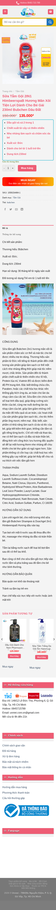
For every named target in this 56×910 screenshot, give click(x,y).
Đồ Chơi (43, 881)
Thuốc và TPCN (39, 886)
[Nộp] (50, 22)
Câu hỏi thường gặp (13, 798)
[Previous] (2, 645)
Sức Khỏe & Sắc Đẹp (19, 886)
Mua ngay (7, 666)
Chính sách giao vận (13, 745)
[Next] (53, 645)
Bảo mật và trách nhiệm (15, 762)
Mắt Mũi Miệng (28, 888)
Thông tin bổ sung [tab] (11, 234)
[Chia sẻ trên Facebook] (5, 209)
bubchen (11, 202)
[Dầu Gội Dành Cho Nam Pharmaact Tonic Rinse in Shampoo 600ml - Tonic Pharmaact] (14, 630)
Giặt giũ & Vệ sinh (17, 884)
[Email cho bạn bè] (16, 209)
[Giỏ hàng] (51, 11)
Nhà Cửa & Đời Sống (37, 884)
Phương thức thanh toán (16, 792)
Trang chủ (7, 91)
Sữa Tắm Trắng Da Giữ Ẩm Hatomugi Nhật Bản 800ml (41, 648)
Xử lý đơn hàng (11, 756)
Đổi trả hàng (9, 751)
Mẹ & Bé (33, 881)
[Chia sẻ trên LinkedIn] (22, 209)
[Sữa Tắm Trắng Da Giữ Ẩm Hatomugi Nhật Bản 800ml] (42, 631)
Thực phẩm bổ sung (17, 881)
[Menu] (5, 11)
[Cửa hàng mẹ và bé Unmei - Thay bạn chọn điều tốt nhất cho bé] (28, 12)
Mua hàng (27, 168)
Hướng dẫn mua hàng (14, 787)
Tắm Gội (19, 91)
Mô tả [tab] (5, 228)
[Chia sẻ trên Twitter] (10, 209)
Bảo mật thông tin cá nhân (16, 767)
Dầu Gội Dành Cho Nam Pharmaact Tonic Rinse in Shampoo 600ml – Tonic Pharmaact (14, 647)
